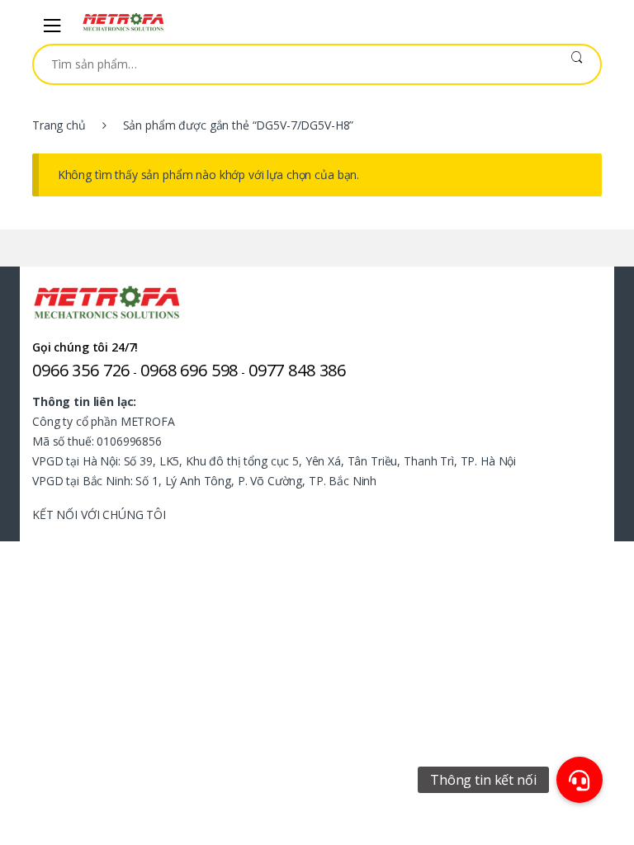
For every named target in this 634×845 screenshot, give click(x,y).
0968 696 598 (189, 370)
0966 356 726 (81, 370)
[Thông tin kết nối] (579, 780)
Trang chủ (59, 125)
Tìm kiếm (576, 64)
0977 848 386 (297, 370)
